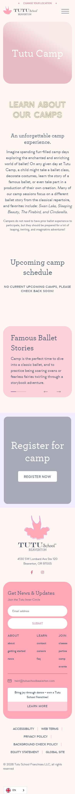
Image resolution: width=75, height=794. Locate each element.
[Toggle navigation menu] (65, 11)
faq (39, 659)
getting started (16, 651)
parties (63, 651)
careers (41, 651)
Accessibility (23, 729)
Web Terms (49, 729)
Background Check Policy (35, 744)
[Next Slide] (58, 391)
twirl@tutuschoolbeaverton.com (35, 681)
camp (62, 659)
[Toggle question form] (60, 779)
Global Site (55, 752)
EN (14, 790)
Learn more (37, 706)
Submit (37, 623)
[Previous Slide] (45, 391)
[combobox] (15, 790)
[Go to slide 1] (13, 392)
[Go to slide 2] (18, 392)
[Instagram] (42, 572)
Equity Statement (25, 752)
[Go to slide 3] (23, 392)
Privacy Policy (36, 737)
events (63, 666)
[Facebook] (32, 572)
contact (41, 643)
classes (63, 643)
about (11, 643)
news (11, 659)
